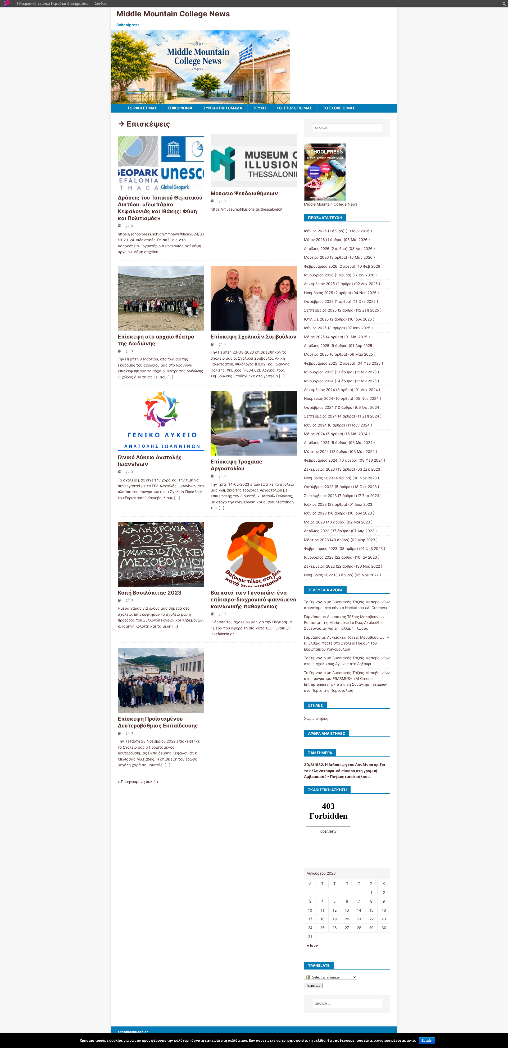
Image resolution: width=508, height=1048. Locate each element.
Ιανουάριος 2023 (319, 557)
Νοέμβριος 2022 (318, 575)
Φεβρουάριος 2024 (320, 460)
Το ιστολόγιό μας (294, 108)
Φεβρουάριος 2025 (320, 363)
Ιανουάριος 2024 (319, 381)
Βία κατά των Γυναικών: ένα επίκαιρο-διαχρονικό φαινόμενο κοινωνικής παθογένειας (253, 600)
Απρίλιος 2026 (316, 248)
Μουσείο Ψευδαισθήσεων (244, 193)
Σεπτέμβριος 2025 (320, 310)
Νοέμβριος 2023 (318, 478)
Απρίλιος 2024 (316, 442)
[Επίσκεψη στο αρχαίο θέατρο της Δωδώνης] (161, 327)
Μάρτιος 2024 (316, 451)
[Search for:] (347, 127)
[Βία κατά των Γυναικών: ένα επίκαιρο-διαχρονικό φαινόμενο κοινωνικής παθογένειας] (254, 583)
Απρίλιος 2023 (316, 530)
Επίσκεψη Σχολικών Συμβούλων (254, 336)
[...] (170, 377)
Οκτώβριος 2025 (319, 301)
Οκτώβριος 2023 (319, 486)
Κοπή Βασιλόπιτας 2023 (150, 593)
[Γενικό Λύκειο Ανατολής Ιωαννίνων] (161, 448)
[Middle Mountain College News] (200, 101)
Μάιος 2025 (314, 337)
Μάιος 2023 (314, 522)
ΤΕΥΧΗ (259, 108)
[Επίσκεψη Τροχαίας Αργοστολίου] (254, 452)
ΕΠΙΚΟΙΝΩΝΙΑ (180, 108)
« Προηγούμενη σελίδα (138, 781)
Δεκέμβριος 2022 (319, 566)
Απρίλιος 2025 (316, 345)
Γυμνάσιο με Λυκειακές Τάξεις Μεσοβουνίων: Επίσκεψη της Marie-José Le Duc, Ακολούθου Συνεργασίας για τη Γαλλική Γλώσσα (344, 622)
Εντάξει (426, 1040)
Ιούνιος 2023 (315, 513)
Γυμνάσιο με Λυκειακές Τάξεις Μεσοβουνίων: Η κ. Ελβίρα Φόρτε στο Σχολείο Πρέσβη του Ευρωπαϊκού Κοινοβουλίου (346, 643)
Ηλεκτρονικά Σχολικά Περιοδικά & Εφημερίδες (52, 4)
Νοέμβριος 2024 (318, 398)
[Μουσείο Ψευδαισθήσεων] (254, 184)
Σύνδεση (101, 4)
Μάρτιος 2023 (316, 539)
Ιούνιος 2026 (315, 231)
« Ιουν (312, 945)
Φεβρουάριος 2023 (320, 548)
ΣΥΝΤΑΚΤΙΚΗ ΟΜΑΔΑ (222, 108)
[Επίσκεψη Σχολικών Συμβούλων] (254, 327)
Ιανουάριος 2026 (319, 275)
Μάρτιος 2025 (316, 354)
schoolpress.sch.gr (133, 1032)
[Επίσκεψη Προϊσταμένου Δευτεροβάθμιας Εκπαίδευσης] (161, 709)
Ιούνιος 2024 (315, 425)
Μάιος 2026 (314, 239)
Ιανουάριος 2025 (319, 372)
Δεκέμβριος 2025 (319, 283)
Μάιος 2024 (314, 434)
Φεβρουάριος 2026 (320, 266)
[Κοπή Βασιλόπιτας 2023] (161, 583)
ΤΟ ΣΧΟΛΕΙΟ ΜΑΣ (339, 108)
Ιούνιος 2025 (315, 328)
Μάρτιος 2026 (316, 257)
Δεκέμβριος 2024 (319, 389)
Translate (313, 985)
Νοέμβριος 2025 (318, 292)
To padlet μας (142, 108)
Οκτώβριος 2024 (319, 407)
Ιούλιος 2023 (315, 504)
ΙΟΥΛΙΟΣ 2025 (316, 319)
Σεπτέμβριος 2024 (320, 416)
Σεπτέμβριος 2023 (320, 495)
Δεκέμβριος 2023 (319, 469)
